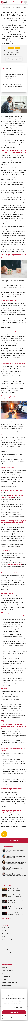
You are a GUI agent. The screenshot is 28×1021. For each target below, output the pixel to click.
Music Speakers (6, 937)
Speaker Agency (5, 7)
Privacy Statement (7, 985)
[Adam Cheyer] (4, 875)
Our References (6, 976)
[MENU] (25, 2)
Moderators (5, 955)
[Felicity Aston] (4, 851)
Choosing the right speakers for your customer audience (13, 85)
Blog (12, 7)
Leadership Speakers (7, 949)
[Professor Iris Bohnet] (4, 863)
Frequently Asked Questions (9, 982)
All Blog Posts (5, 918)
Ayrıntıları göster (18, 1007)
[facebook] (8, 59)
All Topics (4, 958)
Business (17, 7)
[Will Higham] (4, 869)
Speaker (4, 729)
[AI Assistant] (22, 2)
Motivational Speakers (8, 928)
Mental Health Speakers (8, 952)
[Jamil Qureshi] (4, 857)
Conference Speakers (8, 940)
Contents (9, 68)
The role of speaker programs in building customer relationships (14, 76)
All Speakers (5, 879)
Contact (4, 979)
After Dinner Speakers (8, 931)
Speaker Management (8, 970)
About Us (4, 967)
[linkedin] (16, 59)
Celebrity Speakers (7, 943)
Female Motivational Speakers (10, 946)
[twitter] (12, 59)
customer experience (15, 564)
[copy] (20, 59)
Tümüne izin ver (14, 1012)
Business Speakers (7, 934)
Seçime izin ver (14, 1017)
